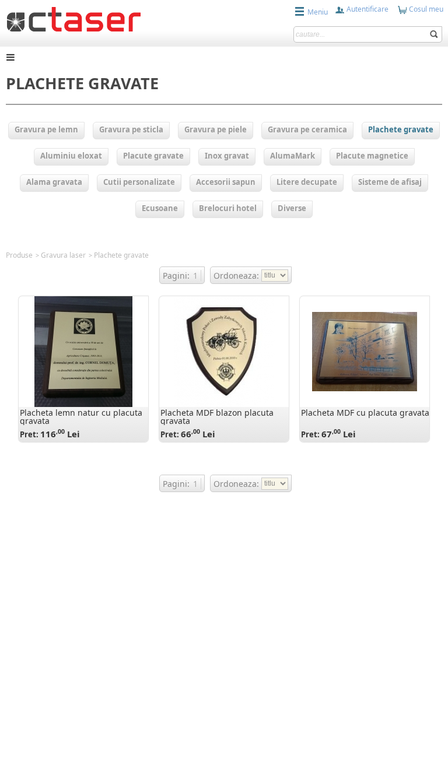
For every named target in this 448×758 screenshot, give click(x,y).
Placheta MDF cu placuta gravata (365, 412)
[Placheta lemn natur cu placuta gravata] (83, 351)
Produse (19, 255)
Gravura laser (63, 255)
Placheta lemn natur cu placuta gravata (81, 416)
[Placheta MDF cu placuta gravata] (364, 351)
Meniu (317, 12)
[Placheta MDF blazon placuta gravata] (224, 351)
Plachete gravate (121, 255)
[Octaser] (74, 18)
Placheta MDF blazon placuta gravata (217, 416)
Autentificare (366, 9)
